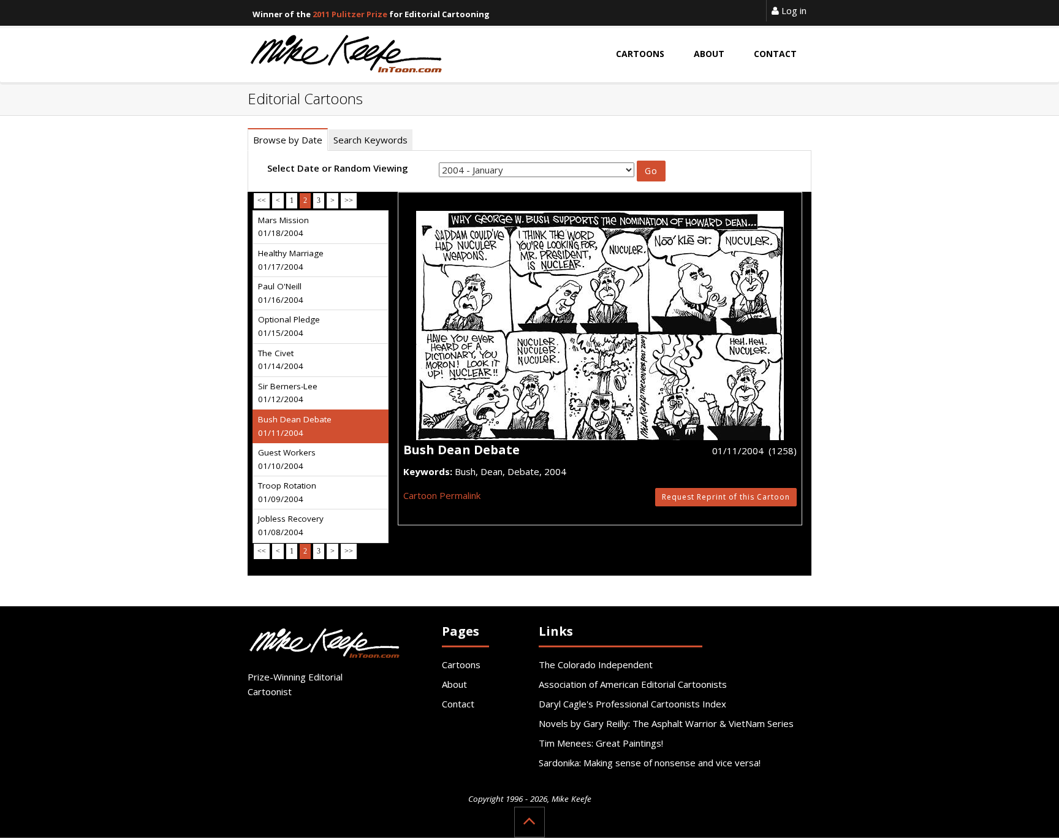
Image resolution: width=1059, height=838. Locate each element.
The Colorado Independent (596, 664)
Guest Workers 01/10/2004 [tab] (287, 459)
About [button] (709, 53)
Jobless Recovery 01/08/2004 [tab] (291, 525)
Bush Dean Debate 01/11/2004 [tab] (295, 426)
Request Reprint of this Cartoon (726, 497)
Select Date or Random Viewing (337, 168)
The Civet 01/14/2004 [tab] (280, 360)
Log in (793, 10)
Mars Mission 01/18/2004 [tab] (283, 227)
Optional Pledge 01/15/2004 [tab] (289, 326)
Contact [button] (775, 53)
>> (348, 200)
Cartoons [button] (640, 53)
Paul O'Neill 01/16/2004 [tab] (280, 293)
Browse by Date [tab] (287, 140)
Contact (458, 704)
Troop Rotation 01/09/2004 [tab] (287, 492)
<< (261, 200)
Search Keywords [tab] (370, 140)
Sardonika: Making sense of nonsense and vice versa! (650, 762)
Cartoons (461, 664)
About (454, 684)
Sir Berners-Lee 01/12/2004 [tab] (287, 393)
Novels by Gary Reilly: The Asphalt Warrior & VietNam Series (666, 723)
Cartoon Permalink (441, 495)
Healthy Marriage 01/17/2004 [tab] (291, 260)
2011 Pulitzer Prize (350, 14)
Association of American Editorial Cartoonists (633, 684)
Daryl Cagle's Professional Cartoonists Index (632, 704)
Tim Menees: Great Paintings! (601, 743)
